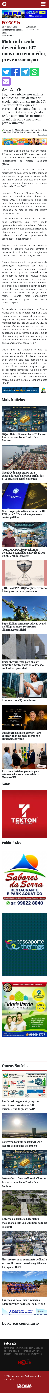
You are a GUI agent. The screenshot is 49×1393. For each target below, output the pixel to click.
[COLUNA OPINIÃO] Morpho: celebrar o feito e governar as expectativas (24, 589)
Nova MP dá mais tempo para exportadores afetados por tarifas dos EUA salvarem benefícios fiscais (22, 475)
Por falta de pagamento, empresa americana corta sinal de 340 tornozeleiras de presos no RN (20, 1105)
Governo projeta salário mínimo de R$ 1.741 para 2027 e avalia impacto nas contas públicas (23, 514)
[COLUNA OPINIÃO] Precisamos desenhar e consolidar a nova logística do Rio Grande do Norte (23, 552)
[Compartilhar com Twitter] (6, 72)
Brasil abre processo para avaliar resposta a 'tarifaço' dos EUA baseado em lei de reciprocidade (23, 665)
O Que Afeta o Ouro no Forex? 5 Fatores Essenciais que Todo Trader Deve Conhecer (24, 437)
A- (12, 89)
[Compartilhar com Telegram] (25, 72)
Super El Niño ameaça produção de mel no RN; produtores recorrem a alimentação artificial (24, 626)
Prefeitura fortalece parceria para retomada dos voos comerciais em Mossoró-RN (21, 774)
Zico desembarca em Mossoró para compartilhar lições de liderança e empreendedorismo (21, 736)
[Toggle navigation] (43, 3)
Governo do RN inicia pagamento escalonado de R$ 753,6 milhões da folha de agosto (24, 1222)
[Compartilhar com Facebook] (15, 72)
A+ (4, 89)
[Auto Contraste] (19, 89)
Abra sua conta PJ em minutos (19, 700)
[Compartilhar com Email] (6, 81)
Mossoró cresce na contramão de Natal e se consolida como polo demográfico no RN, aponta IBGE (24, 1263)
